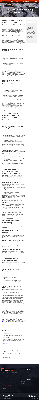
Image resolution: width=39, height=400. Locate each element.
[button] (12, 1)
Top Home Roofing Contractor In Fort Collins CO (30, 28)
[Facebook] (16, 1)
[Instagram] (17, 1)
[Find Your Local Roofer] (3, 395)
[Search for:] (31, 22)
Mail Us (30, 395)
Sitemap (37, 398)
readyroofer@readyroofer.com (32, 396)
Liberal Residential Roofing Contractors (19, 10)
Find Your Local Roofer (9, 395)
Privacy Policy (33, 398)
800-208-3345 (6, 396)
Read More (5, 343)
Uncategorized (9, 333)
